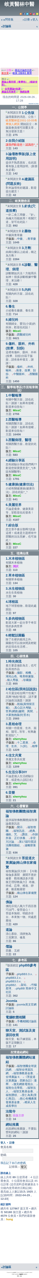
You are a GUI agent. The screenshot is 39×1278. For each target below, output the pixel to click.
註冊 (12, 1142)
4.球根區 (12, 602)
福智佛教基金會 (23, 1073)
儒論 (9, 946)
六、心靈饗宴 (19, 806)
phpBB (14, 1272)
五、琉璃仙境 (19, 553)
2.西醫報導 (14, 419)
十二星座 (22, 742)
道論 (9, 930)
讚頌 (24, 834)
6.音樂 (10, 792)
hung (9, 1219)
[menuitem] (8, 20)
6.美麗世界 (14, 505)
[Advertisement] (19, 49)
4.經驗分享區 (15, 460)
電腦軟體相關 (16, 1017)
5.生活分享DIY (16, 772)
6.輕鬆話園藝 (15, 635)
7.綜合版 (12, 525)
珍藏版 (27, 680)
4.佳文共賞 (14, 755)
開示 (20, 827)
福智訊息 (19, 830)
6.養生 (10, 306)
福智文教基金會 (23, 1091)
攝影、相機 (24, 672)
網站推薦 (12, 1124)
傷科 (20, 366)
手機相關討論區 (27, 1021)
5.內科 (26, 289)
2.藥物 (26, 231)
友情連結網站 (19, 1052)
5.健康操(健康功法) (20, 484)
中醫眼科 (19, 374)
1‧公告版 (28, 113)
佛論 (9, 902)
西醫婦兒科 (24, 334)
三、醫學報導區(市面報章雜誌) (19, 388)
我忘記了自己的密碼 (13, 1162)
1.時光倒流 (14, 661)
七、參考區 (19, 960)
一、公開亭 (19, 107)
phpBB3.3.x (24, 974)
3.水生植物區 (15, 588)
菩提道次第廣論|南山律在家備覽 (21, 862)
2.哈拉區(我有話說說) (21, 689)
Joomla (11, 1001)
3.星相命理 (14, 724)
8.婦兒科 (12, 319)
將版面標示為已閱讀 (33, 103)
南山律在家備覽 (27, 892)
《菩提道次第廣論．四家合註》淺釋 (21, 1080)
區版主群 (18, 1115)
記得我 (13, 1166)
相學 (35, 746)
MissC (17, 331)
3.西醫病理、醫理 (19, 440)
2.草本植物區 (15, 575)
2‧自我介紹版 (15, 140)
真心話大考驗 (22, 707)
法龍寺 (11, 1111)
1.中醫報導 (14, 395)
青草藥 (32, 238)
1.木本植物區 (15, 558)
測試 (15, 566)
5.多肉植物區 (15, 618)
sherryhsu (20, 738)
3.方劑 (26, 248)
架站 (23, 984)
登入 (3, 1142)
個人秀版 (12, 680)
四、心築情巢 (19, 656)
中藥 (20, 238)
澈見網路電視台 (23, 1084)
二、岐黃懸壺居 (19, 200)
